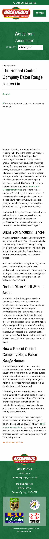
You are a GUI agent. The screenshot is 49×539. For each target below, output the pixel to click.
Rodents (6, 94)
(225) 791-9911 (25, 2)
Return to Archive (14, 442)
